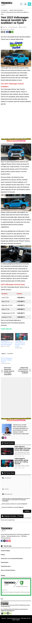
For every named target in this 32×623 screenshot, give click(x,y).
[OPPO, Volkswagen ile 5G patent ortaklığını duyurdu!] (7, 353)
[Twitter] (4, 541)
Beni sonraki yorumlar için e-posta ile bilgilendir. (14, 503)
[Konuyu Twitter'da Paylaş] (10, 32)
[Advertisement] (16, 122)
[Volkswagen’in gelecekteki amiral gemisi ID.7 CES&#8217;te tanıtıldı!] (21, 336)
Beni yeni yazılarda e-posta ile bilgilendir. (13, 507)
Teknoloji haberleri (18, 10)
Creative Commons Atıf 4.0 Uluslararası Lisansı (17, 605)
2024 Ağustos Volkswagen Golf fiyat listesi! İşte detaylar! (7, 342)
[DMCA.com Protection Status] (6, 614)
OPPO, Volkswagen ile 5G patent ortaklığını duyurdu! (7, 360)
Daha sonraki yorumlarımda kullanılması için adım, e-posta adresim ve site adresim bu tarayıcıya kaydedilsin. (16, 500)
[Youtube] (10, 541)
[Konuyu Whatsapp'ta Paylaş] (12, 32)
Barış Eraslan (6, 434)
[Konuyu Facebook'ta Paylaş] (7, 32)
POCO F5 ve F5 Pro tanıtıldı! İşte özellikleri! (23, 371)
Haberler (11, 10)
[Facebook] (2, 541)
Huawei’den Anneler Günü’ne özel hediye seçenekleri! (9, 372)
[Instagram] (7, 541)
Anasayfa (5, 10)
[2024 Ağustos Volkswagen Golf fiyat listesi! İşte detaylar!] (7, 336)
